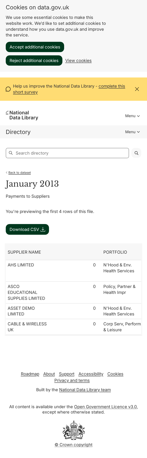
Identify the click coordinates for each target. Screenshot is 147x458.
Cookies (115, 373)
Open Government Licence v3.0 (105, 406)
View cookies (78, 60)
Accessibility (90, 373)
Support (66, 373)
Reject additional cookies (34, 60)
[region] (73, 289)
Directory (18, 131)
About (49, 373)
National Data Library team (85, 389)
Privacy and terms (72, 380)
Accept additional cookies (35, 46)
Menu (130, 116)
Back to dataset (19, 172)
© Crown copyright (73, 444)
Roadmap (30, 373)
